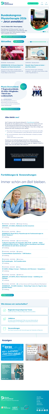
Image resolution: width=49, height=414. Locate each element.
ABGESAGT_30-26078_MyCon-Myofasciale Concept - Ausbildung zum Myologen (22, 277)
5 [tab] (36, 41)
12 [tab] (45, 41)
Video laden (18, 159)
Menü (46, 4)
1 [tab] (44, 31)
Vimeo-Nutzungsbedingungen (31, 156)
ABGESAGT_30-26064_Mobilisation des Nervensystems (18, 225)
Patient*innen (40, 398)
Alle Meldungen (19, 41)
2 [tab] (45, 31)
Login (42, 4)
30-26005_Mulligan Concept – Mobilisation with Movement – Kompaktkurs (23, 269)
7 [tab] (39, 41)
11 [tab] (44, 41)
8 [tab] (40, 41)
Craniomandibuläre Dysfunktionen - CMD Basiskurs (16, 253)
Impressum (39, 403)
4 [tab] (35, 41)
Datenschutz (40, 404)
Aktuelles (39, 397)
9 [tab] (41, 41)
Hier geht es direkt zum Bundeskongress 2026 (14, 36)
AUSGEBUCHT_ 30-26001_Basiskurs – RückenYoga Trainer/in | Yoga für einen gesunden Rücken (24, 287)
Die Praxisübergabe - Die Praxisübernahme (14, 261)
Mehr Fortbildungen (8, 295)
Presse (38, 400)
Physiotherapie (30, 122)
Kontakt (38, 401)
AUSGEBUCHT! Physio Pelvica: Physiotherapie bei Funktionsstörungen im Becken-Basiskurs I (22, 234)
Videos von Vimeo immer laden (28, 159)
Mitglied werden (34, 3)
